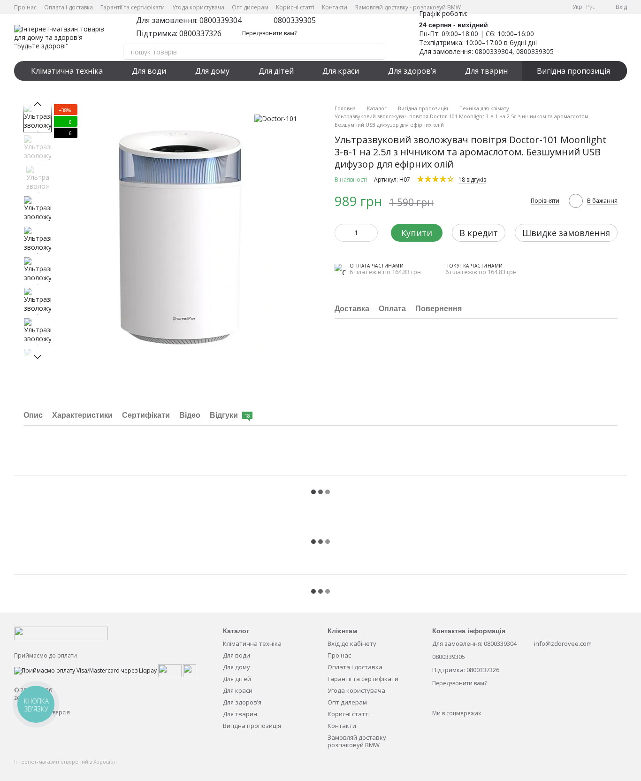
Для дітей (276, 71)
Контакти (334, 7)
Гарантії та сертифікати (132, 7)
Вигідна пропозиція (573, 71)
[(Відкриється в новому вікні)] (170, 670)
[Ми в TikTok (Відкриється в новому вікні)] (559, 7)
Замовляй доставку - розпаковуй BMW (408, 7)
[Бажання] (570, 37)
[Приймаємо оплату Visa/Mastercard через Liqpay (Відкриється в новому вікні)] (85, 670)
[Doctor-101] (275, 118)
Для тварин (486, 71)
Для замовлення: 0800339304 (189, 20)
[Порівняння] (595, 37)
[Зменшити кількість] (341, 232)
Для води (149, 71)
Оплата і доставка (68, 7)
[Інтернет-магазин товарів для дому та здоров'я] (61, 633)
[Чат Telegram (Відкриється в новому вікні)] (548, 7)
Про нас (25, 7)
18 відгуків (472, 180)
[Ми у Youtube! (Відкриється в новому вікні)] (525, 7)
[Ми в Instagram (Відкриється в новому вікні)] (537, 7)
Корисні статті (295, 7)
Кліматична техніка (67, 71)
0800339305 (295, 20)
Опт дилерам (250, 7)
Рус (590, 7)
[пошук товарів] (377, 51)
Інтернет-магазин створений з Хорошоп (65, 761)
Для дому (212, 71)
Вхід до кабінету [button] (352, 643)
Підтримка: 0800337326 (178, 33)
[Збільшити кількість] (370, 232)
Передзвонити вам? (269, 33)
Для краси (340, 71)
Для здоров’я (412, 71)
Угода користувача (198, 7)
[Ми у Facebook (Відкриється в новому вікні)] (514, 7)
